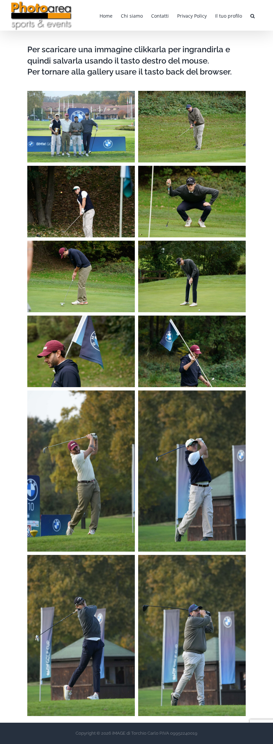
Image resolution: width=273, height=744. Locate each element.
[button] (252, 15)
